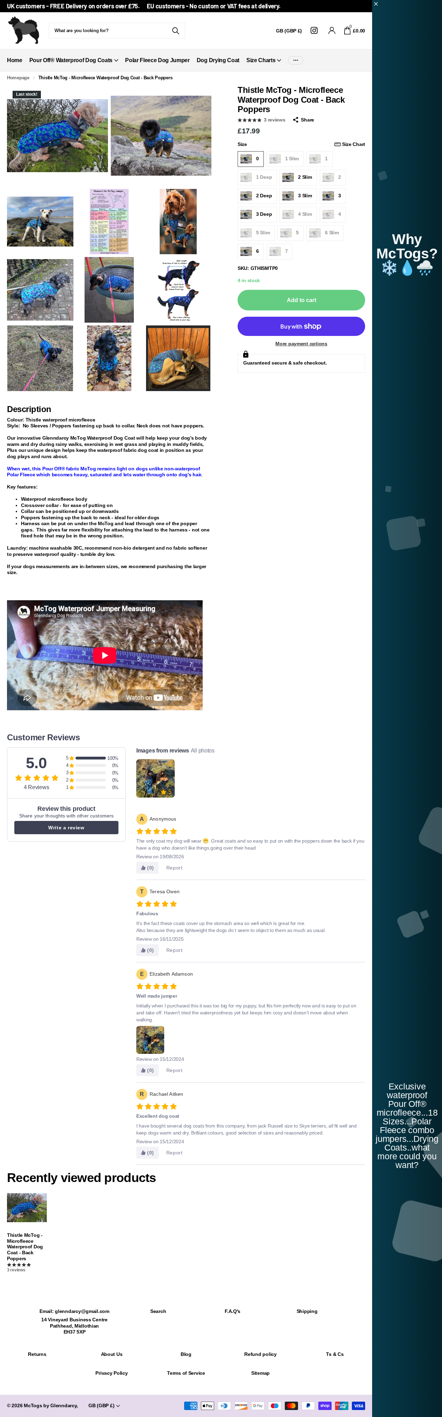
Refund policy (260, 1354)
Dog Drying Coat (218, 60)
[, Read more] (315, 30)
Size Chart (353, 144)
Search (158, 1311)
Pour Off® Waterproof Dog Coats (71, 60)
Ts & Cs (334, 1354)
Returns (37, 1354)
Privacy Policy (111, 1373)
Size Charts (260, 60)
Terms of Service (186, 1373)
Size (301, 144)
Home (14, 60)
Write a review (66, 827)
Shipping (307, 1311)
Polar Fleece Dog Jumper (157, 60)
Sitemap (260, 1373)
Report (174, 868)
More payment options (301, 344)
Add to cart (301, 300)
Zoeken (175, 30)
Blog (186, 1354)
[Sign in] (332, 30)
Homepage (18, 77)
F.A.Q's (232, 1311)
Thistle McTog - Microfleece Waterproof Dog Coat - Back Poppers (25, 1246)
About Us (112, 1354)
